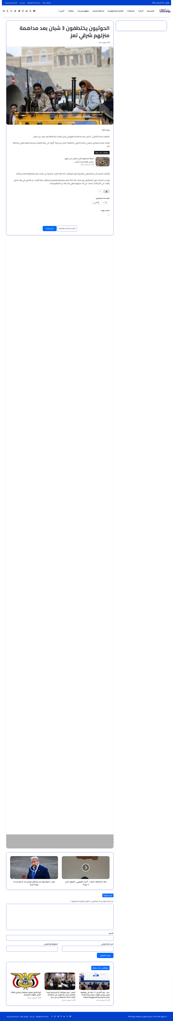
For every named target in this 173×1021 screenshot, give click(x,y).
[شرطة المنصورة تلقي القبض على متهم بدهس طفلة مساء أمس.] (103, 161)
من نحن (22, 2)
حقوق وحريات (83, 11)
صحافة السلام (98, 11)
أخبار (141, 11)
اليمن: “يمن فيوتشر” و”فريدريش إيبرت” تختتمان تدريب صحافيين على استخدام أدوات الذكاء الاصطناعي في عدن (60, 995)
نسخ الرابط (49, 228)
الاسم (111, 933)
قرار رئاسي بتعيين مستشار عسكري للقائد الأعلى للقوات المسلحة (26, 993)
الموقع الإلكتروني (51, 943)
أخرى (62, 11)
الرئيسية (150, 11)
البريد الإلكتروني (107, 943)
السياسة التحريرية (11, 2)
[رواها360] (164, 11)
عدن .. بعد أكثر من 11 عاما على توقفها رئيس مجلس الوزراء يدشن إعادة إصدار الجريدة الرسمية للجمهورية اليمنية (95, 995)
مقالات (71, 11)
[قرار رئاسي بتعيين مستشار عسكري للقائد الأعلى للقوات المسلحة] (25, 981)
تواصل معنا (47, 2)
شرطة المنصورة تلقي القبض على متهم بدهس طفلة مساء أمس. (79, 160)
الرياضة (131, 11)
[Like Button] (106, 191)
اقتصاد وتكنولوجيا (115, 11)
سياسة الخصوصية (33, 2)
